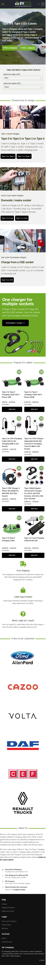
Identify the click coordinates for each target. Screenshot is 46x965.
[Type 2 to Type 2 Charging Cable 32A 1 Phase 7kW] (12, 379)
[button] (42, 4)
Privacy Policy (6, 925)
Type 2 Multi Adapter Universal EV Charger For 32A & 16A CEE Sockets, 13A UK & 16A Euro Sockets (33, 493)
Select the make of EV (11, 74)
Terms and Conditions (9, 921)
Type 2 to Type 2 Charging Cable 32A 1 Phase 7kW (11, 394)
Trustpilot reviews (19, 889)
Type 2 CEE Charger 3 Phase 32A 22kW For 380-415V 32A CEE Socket (11, 492)
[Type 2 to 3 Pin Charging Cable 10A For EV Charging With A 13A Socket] (12, 425)
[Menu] (5, 4)
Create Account (7, 942)
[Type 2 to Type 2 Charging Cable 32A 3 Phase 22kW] (34, 379)
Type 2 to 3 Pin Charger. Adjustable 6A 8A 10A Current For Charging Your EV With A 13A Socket (34, 444)
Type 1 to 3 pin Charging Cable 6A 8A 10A (34, 539)
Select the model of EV (12, 83)
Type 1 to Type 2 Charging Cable (8, 539)
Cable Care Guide (8, 911)
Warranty (5, 928)
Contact (4, 904)
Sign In (4, 938)
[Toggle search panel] (38, 4)
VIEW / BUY (12, 409)
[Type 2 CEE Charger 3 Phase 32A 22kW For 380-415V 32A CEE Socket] (12, 475)
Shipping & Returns (8, 907)
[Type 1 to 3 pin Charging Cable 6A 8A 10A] (34, 525)
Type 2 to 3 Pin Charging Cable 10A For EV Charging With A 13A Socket (12, 442)
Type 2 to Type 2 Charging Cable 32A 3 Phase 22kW (33, 394)
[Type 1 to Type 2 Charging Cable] (12, 525)
